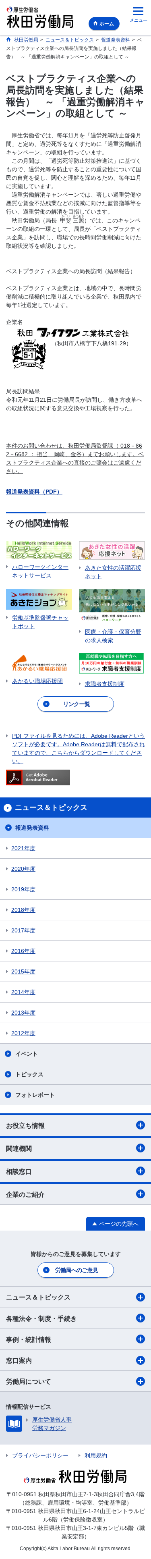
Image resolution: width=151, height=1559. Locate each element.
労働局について (28, 1381)
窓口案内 (19, 1360)
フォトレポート (35, 1095)
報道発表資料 (32, 827)
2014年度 (23, 992)
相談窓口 (19, 1171)
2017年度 (23, 930)
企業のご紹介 (25, 1194)
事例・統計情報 (28, 1339)
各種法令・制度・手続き (41, 1318)
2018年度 (23, 910)
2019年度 (23, 889)
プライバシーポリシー (40, 1455)
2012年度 (23, 1033)
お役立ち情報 (25, 1125)
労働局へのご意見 (76, 1270)
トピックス (29, 1074)
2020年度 (23, 869)
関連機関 (19, 1148)
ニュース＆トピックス (38, 1297)
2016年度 (23, 951)
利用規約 (96, 1455)
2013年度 (23, 1012)
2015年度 (23, 971)
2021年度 (23, 848)
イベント (26, 1053)
